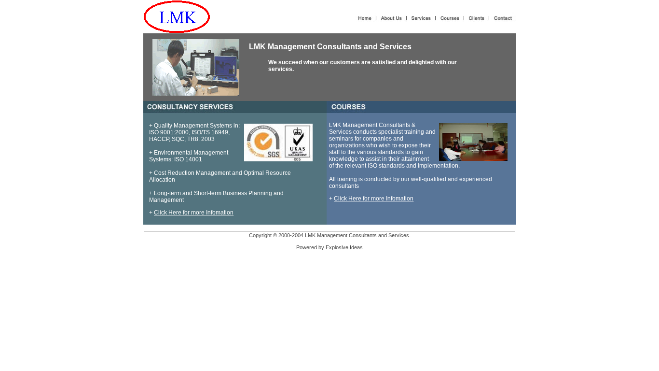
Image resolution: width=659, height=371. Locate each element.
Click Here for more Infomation (193, 212)
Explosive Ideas (344, 247)
